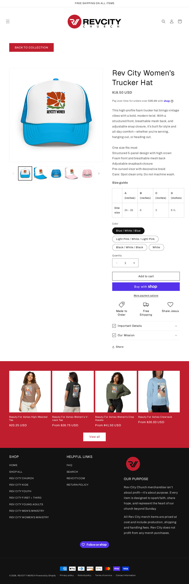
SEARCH (72, 471)
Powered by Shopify (46, 575)
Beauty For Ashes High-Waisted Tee (28, 419)
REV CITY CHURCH (21, 478)
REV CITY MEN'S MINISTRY (26, 510)
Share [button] (119, 346)
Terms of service (103, 575)
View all (94, 436)
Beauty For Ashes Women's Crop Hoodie (114, 419)
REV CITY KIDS (18, 484)
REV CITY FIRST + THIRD (25, 497)
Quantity (117, 255)
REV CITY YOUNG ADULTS (26, 504)
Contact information (125, 575)
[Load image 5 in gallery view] (71, 173)
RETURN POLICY (78, 484)
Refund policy (84, 575)
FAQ (69, 465)
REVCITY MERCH (27, 575)
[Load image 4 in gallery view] (56, 173)
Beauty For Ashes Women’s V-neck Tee (70, 419)
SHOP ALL (16, 471)
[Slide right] (99, 173)
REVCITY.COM (76, 478)
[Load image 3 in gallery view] (40, 173)
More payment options (146, 295)
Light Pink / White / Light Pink (135, 239)
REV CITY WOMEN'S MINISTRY (29, 517)
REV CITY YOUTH (20, 491)
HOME (13, 465)
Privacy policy (67, 575)
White (156, 247)
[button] (8, 21)
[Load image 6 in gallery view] (87, 173)
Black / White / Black (129, 247)
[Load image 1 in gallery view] (25, 173)
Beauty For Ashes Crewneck (155, 417)
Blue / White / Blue (128, 230)
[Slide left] (13, 173)
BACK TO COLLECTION (31, 47)
